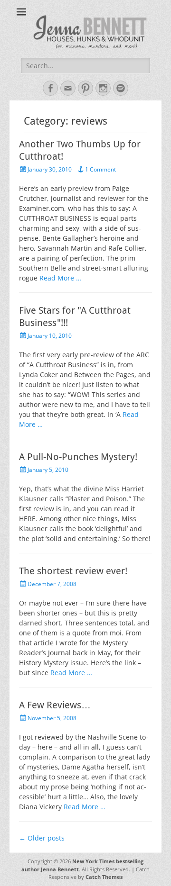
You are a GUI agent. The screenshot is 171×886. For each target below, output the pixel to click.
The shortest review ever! (73, 571)
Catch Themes (104, 876)
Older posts (42, 837)
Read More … (60, 277)
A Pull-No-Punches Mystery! (78, 456)
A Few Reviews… (55, 705)
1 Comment (100, 169)
